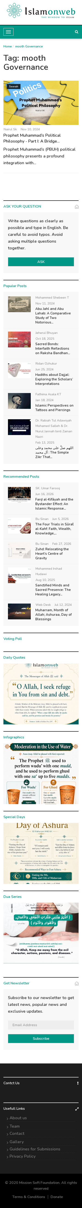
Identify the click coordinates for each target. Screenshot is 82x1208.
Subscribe (41, 1038)
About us (18, 1118)
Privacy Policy (23, 1156)
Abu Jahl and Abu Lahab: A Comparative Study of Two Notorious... (53, 316)
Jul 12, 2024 (63, 605)
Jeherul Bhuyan (47, 333)
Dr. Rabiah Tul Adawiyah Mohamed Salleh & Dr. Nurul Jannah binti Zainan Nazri (54, 428)
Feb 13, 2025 (45, 442)
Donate (57, 1197)
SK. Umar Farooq (48, 488)
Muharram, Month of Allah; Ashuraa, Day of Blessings (53, 614)
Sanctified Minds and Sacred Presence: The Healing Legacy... (53, 590)
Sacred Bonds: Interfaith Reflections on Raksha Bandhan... (52, 348)
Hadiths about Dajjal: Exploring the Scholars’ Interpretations (54, 379)
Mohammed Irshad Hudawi (49, 571)
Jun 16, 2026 (45, 494)
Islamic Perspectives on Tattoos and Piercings (54, 407)
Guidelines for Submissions (35, 1149)
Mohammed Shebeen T (52, 297)
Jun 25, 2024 (45, 369)
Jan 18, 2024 (45, 400)
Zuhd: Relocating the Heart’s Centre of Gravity (52, 553)
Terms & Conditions (28, 1197)
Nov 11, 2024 (45, 303)
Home (7, 46)
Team (15, 1126)
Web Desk (43, 605)
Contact (17, 1133)
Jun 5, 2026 (60, 519)
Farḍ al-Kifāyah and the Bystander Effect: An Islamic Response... (54, 504)
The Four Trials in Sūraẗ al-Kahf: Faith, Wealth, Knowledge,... (54, 529)
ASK (41, 261)
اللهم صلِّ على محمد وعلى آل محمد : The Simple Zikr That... (54, 452)
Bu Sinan (42, 519)
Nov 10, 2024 (30, 129)
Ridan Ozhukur (46, 363)
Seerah (13, 86)
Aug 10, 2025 (45, 580)
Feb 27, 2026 (61, 544)
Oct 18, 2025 (45, 339)
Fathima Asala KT (48, 394)
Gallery (17, 1142)
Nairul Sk (10, 129)
